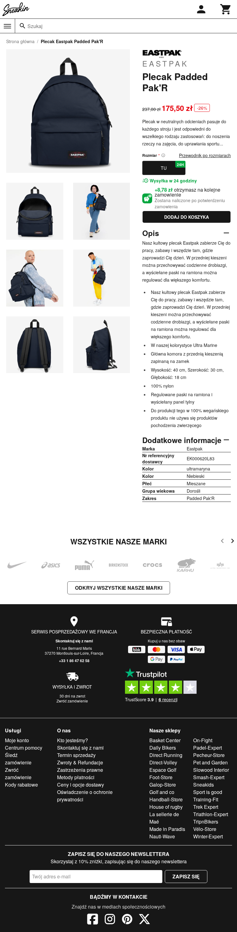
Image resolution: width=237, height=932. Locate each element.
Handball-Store (166, 799)
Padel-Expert (207, 747)
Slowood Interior (211, 769)
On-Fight (202, 740)
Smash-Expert (208, 777)
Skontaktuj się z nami (74, 640)
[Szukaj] (22, 26)
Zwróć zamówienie (72, 700)
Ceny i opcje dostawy (80, 784)
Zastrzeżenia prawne (80, 769)
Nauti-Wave (162, 836)
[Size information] (163, 155)
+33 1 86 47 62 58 (74, 660)
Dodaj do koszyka (186, 217)
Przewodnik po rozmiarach (205, 155)
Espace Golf (162, 769)
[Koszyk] (226, 9)
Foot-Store (161, 777)
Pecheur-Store (209, 755)
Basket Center (165, 740)
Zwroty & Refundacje (80, 762)
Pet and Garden (210, 762)
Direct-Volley (163, 762)
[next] (232, 541)
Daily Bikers (162, 747)
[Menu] (7, 26)
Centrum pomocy (23, 747)
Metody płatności (75, 777)
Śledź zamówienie (18, 758)
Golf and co (161, 792)
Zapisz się (186, 876)
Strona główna (20, 41)
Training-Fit (205, 799)
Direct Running (165, 755)
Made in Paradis (167, 828)
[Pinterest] (127, 920)
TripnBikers (205, 821)
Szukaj (35, 26)
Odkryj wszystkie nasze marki (118, 587)
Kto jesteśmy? (72, 740)
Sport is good (207, 792)
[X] (144, 920)
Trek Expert (205, 806)
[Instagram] (110, 920)
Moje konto (17, 740)
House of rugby (166, 806)
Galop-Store (162, 784)
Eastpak (165, 63)
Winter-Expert (208, 836)
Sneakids (203, 784)
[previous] (222, 541)
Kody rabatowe (21, 784)
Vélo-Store (204, 828)
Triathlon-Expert (210, 814)
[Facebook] (92, 920)
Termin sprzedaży (76, 755)
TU (172, 166)
